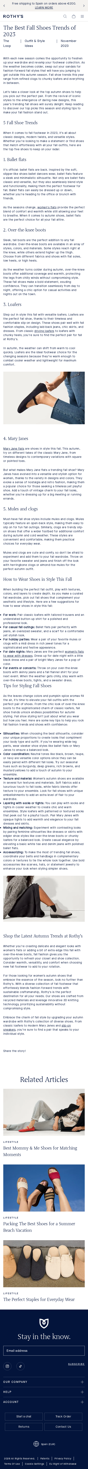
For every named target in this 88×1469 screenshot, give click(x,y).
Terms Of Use (12, 1464)
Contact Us (63, 1427)
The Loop (7, 43)
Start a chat (23, 1416)
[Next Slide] (83, 6)
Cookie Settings (34, 1464)
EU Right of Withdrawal (63, 1464)
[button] (65, 16)
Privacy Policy (62, 1458)
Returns (23, 1427)
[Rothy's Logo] (13, 16)
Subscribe (76, 1364)
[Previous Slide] (4, 6)
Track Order (63, 1416)
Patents (45, 1458)
